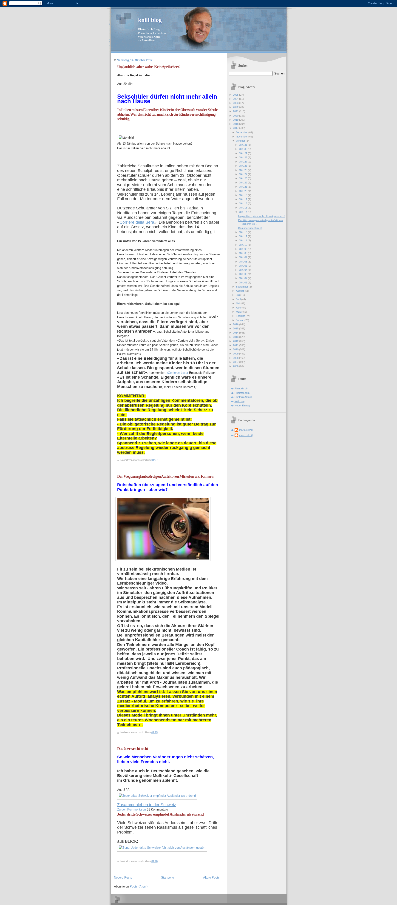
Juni (238, 299)
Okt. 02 (243, 278)
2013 (236, 337)
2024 (236, 98)
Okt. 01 (243, 282)
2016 (236, 324)
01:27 (154, 460)
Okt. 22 (243, 182)
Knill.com (239, 401)
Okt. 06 (243, 261)
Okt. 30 (243, 149)
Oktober (241, 140)
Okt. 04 (243, 269)
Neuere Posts (123, 877)
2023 (236, 103)
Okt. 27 (243, 161)
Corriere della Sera (136, 222)
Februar (241, 315)
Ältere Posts (211, 877)
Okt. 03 (243, 274)
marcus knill (245, 429)
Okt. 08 (243, 253)
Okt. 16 (243, 203)
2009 (236, 353)
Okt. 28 (243, 157)
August (240, 290)
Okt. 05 (243, 265)
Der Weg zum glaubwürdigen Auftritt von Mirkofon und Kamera (165, 476)
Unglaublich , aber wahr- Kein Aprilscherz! (148, 67)
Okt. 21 (243, 186)
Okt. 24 (243, 174)
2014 (236, 332)
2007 (236, 362)
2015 (236, 328)
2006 (236, 366)
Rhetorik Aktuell (243, 397)
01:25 (154, 732)
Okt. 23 (243, 178)
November (242, 136)
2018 (236, 124)
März (239, 311)
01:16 (154, 861)
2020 (236, 115)
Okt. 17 (243, 199)
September (242, 286)
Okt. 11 (243, 240)
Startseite (167, 877)
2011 (236, 345)
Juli (238, 295)
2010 (236, 349)
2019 (236, 119)
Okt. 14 (243, 212)
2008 (236, 358)
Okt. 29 (243, 153)
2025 (236, 94)
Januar (240, 320)
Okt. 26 (243, 165)
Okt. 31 (243, 144)
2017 (236, 128)
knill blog (150, 20)
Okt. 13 (243, 232)
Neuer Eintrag (242, 405)
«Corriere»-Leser (177, 372)
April (238, 307)
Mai (238, 303)
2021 (236, 111)
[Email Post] (158, 460)
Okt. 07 (243, 257)
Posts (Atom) (138, 886)
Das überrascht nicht (132, 748)
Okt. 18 (243, 195)
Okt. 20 (243, 191)
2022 (236, 107)
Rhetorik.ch (241, 388)
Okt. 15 (243, 207)
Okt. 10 (243, 244)
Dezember (242, 132)
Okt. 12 (243, 236)
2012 (236, 341)
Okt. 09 (243, 249)
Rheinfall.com (242, 392)
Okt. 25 (243, 170)
